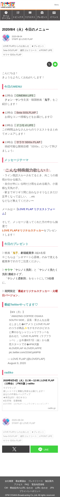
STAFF (15, 39)
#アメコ (28, 324)
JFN (52, 488)
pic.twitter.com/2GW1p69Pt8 (25, 352)
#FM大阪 (34, 344)
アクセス (18, 484)
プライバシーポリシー (30, 491)
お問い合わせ (41, 488)
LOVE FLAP (27, 39)
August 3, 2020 (17, 363)
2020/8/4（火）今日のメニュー (25, 29)
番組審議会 (20, 481)
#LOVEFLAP (16, 348)
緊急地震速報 (38, 484)
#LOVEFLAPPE (33, 348)
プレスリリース (35, 481)
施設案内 (49, 481)
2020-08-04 (17, 36)
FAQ (27, 484)
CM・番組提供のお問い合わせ (18, 488)
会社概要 (9, 481)
